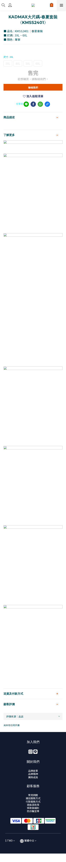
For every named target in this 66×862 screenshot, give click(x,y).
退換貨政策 (33, 804)
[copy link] (47, 104)
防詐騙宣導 (33, 811)
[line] (26, 104)
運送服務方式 (33, 798)
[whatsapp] (40, 104)
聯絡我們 (33, 87)
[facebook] (33, 104)
